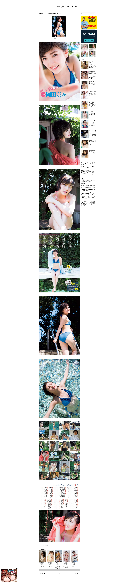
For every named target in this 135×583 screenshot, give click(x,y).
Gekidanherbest (92, 180)
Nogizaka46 (84, 163)
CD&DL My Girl (84, 203)
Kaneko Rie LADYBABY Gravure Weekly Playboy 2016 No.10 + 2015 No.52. (92, 113)
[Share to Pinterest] (47, 545)
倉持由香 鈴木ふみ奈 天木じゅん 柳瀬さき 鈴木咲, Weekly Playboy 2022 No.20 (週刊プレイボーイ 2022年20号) (92, 75)
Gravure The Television (90, 202)
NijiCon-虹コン (88, 170)
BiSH (82, 180)
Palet (86, 179)
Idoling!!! (93, 171)
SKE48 (87, 166)
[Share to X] (45, 545)
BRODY (87, 200)
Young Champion (85, 193)
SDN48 (89, 181)
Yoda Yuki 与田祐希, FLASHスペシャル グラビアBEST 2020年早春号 (92, 143)
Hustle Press (92, 200)
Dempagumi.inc (88, 169)
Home (59, 573)
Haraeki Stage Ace (83, 181)
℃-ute (86, 173)
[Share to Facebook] (46, 545)
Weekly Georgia (84, 205)
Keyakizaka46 (92, 165)
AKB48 (42, 547)
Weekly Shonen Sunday (89, 199)
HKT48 (82, 166)
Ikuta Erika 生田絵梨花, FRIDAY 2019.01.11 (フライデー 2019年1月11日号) (92, 93)
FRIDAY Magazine (88, 189)
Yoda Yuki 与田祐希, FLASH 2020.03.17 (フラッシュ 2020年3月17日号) (92, 84)
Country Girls (90, 173)
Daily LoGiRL (89, 203)
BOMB (93, 196)
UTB (94, 192)
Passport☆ (89, 179)
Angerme (93, 169)
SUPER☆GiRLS (85, 167)
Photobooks (83, 200)
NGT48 (93, 166)
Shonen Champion (85, 197)
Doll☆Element (85, 178)
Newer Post (42, 573)
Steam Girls (88, 177)
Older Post (76, 573)
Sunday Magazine (90, 205)
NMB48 (83, 165)
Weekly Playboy (90, 185)
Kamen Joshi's (92, 177)
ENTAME (83, 190)
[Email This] (43, 545)
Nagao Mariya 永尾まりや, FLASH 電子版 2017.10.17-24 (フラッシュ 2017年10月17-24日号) (92, 133)
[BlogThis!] (44, 545)
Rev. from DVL (84, 172)
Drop (85, 177)
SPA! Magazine (89, 190)
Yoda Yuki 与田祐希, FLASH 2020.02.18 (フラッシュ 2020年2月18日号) (92, 153)
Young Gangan (88, 192)
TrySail (90, 178)
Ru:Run (87, 181)
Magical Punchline (87, 171)
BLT (94, 189)
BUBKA (88, 196)
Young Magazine (86, 187)
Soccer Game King (92, 204)
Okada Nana (49, 547)
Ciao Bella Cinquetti (86, 180)
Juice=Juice (83, 170)
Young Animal (87, 194)
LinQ (82, 178)
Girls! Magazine (85, 204)
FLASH (45, 547)
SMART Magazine (91, 201)
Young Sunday (83, 202)
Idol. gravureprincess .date (67, 6)
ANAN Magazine (84, 201)
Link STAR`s (92, 172)
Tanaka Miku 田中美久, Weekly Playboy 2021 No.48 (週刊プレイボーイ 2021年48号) (92, 123)
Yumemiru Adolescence (91, 174)
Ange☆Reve (93, 179)
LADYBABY (83, 173)
